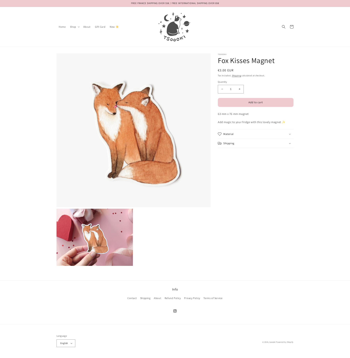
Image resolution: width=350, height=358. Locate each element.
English (64, 343)
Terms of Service (213, 298)
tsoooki (272, 342)
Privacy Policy (192, 298)
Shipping (236, 75)
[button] (74, 27)
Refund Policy (173, 298)
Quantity (222, 81)
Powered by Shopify (284, 342)
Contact (132, 298)
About (157, 298)
